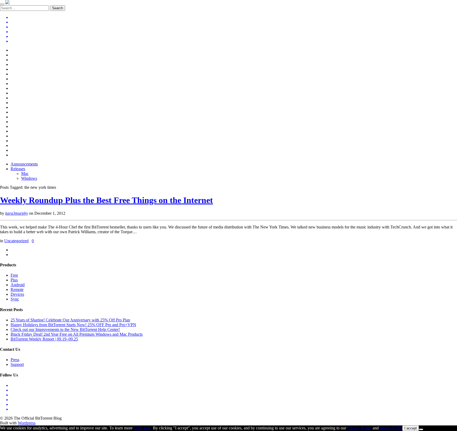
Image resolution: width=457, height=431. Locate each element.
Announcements (24, 164)
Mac (25, 173)
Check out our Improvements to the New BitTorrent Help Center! (65, 329)
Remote (17, 289)
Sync (15, 299)
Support (17, 364)
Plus (14, 280)
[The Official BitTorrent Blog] (7, 3)
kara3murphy (16, 213)
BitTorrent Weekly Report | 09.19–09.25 (44, 339)
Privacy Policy (359, 428)
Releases (18, 169)
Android (18, 284)
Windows (29, 178)
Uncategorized (16, 241)
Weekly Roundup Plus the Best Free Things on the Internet (106, 200)
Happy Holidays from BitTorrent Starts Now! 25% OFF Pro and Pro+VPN (73, 324)
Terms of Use (391, 428)
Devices (17, 294)
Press (15, 359)
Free (14, 275)
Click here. (143, 428)
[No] (421, 429)
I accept (410, 428)
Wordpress (26, 423)
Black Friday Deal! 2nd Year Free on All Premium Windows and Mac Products (77, 334)
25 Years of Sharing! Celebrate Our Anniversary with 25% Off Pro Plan (70, 320)
